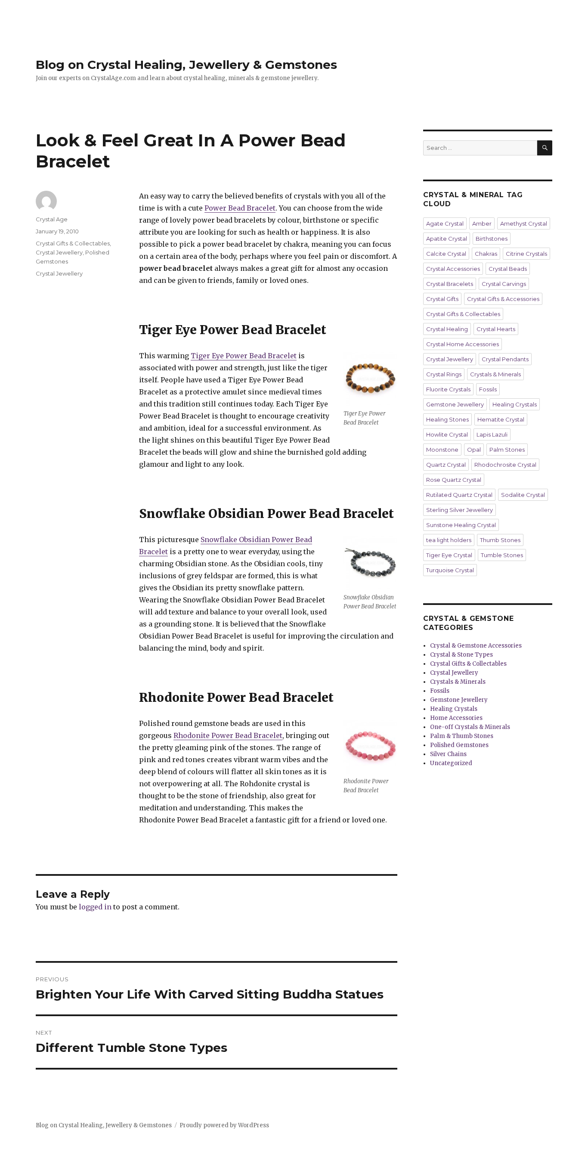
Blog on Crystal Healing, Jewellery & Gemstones (186, 64)
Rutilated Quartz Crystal (459, 494)
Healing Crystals (514, 404)
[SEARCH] (544, 147)
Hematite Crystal (500, 419)
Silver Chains (448, 754)
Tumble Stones (502, 555)
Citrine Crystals (526, 253)
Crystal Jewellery (59, 252)
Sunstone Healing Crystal (461, 524)
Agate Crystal (445, 223)
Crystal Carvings (504, 283)
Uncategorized (451, 763)
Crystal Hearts (496, 329)
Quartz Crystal (446, 464)
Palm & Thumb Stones (461, 736)
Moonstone (442, 449)
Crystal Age (52, 219)
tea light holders (448, 539)
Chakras (486, 253)
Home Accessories (456, 718)
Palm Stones (507, 449)
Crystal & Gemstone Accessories (476, 645)
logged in (95, 906)
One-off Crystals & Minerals (470, 727)
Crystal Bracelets (449, 283)
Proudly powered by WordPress (224, 1125)
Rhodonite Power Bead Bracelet (227, 735)
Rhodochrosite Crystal (505, 464)
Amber (482, 223)
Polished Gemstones (459, 745)
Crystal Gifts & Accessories (503, 298)
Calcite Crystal (446, 253)
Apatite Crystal (446, 238)
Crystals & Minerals (495, 374)
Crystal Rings (443, 374)
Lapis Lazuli (492, 434)
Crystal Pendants (505, 359)
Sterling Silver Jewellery (459, 509)
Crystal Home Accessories (462, 344)
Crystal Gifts (442, 298)
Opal (474, 449)
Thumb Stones (500, 539)
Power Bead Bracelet (239, 208)
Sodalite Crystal (523, 494)
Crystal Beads (508, 268)
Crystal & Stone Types (461, 654)
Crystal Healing (447, 329)
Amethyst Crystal (523, 223)
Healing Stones (447, 419)
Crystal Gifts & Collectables (73, 243)
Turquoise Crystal (450, 570)
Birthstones (492, 238)
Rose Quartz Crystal (453, 479)
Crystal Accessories (453, 268)
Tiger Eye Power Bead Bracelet (244, 355)
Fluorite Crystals (448, 389)
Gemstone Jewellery (455, 404)
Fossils (488, 389)
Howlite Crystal (447, 434)
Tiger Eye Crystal (449, 555)
